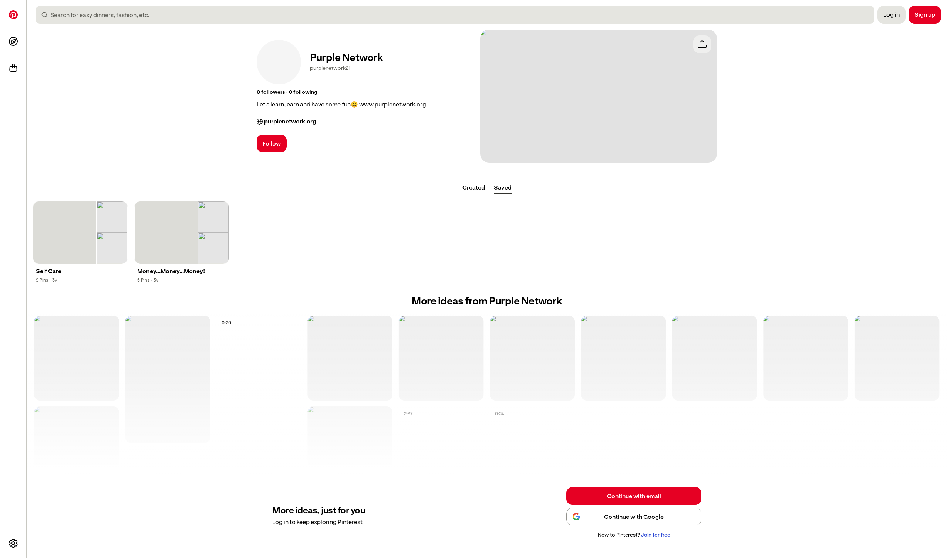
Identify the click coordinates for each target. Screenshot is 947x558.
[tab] (473, 188)
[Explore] (13, 41)
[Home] (13, 15)
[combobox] (458, 15)
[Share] (702, 44)
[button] (271, 92)
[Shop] (13, 68)
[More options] (13, 543)
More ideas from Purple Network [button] (487, 301)
